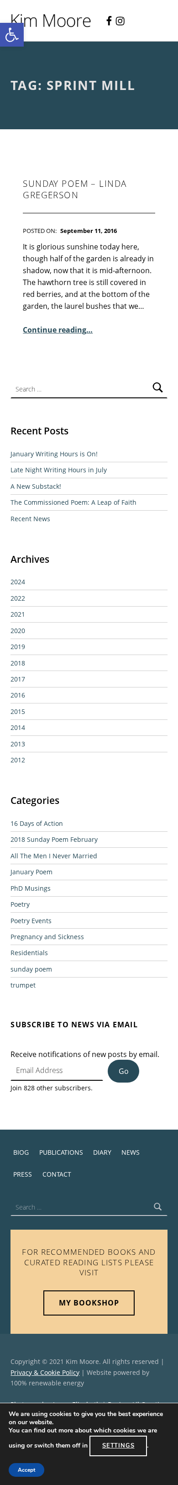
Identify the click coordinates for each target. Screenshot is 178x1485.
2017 (17, 679)
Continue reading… (58, 330)
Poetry (20, 904)
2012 (17, 760)
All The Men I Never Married (53, 855)
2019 (17, 646)
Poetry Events (31, 920)
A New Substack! (35, 486)
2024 (17, 581)
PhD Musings (30, 888)
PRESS (22, 1174)
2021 (17, 614)
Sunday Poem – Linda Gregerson (74, 189)
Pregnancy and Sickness (47, 936)
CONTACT (56, 1174)
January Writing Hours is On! (54, 453)
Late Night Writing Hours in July (58, 469)
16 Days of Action (36, 823)
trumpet (23, 985)
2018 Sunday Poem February (54, 839)
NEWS (130, 1152)
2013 (17, 744)
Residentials (29, 952)
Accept (26, 1470)
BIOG (21, 1152)
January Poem (31, 871)
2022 (17, 598)
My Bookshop (89, 1303)
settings (118, 1446)
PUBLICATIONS (61, 1152)
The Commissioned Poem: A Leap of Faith (73, 502)
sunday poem (31, 969)
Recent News (30, 518)
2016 (17, 695)
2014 (17, 727)
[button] (12, 35)
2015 (17, 711)
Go (124, 1071)
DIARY (102, 1152)
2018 (17, 663)
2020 (17, 630)
